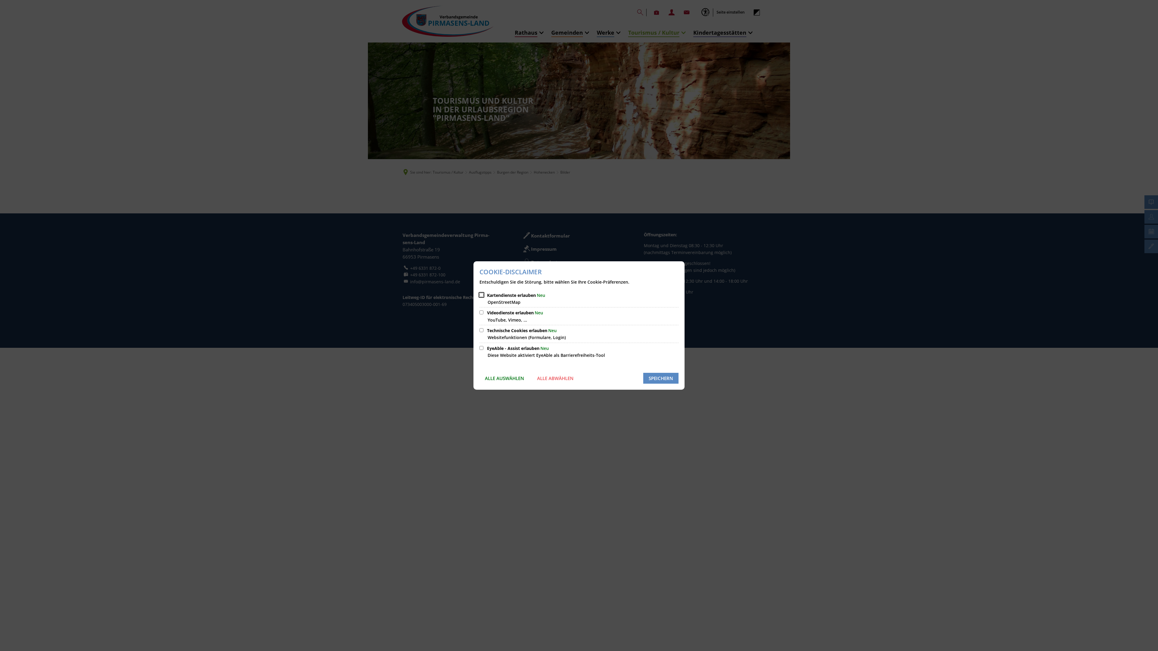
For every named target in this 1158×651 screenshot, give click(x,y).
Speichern (661, 378)
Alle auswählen (504, 378)
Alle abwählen (555, 378)
